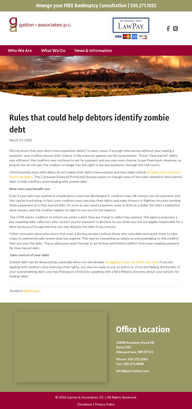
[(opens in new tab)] (131, 29)
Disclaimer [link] (84, 404)
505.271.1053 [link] (138, 359)
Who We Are (20, 50)
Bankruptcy (32, 291)
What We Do (53, 50)
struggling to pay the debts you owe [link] (131, 262)
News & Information (93, 50)
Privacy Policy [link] (105, 404)
